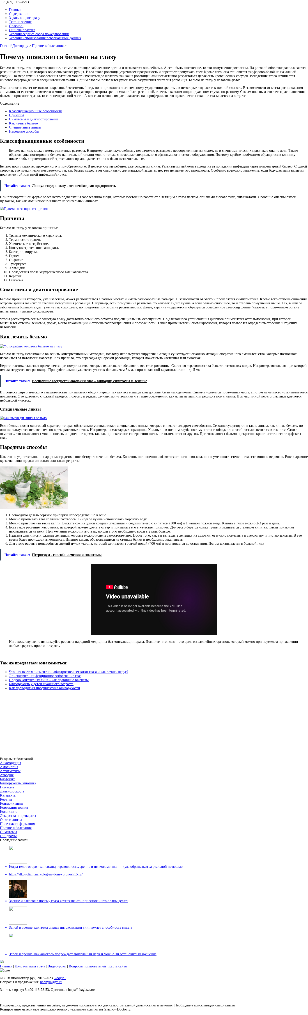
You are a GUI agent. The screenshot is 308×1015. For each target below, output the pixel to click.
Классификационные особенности (35, 111)
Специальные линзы (25, 127)
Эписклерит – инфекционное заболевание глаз (45, 676)
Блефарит (7, 779)
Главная (15, 9)
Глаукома (7, 787)
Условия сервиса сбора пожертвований (39, 34)
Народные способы (24, 131)
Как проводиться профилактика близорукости (44, 688)
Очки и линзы (11, 820)
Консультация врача (30, 966)
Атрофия (7, 775)
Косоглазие (8, 811)
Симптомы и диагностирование (33, 119)
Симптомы (8, 832)
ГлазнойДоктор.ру (14, 46)
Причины (16, 115)
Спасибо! (16, 26)
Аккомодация (10, 763)
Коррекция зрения (14, 807)
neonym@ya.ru (51, 982)
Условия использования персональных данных (45, 38)
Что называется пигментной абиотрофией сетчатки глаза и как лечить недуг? (68, 672)
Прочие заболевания (48, 46)
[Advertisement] (135, 725)
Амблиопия (9, 767)
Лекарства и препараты (18, 816)
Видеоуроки (57, 966)
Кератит (6, 799)
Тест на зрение (20, 22)
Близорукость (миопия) (18, 783)
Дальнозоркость (12, 791)
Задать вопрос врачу (24, 18)
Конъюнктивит (11, 803)
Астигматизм (10, 771)
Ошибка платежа (22, 30)
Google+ (60, 978)
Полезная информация (17, 824)
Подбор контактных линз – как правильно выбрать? (49, 680)
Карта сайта (117, 966)
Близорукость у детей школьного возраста (41, 684)
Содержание (18, 14)
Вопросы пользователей (87, 966)
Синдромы (8, 836)
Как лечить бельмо (23, 123)
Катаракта (8, 795)
